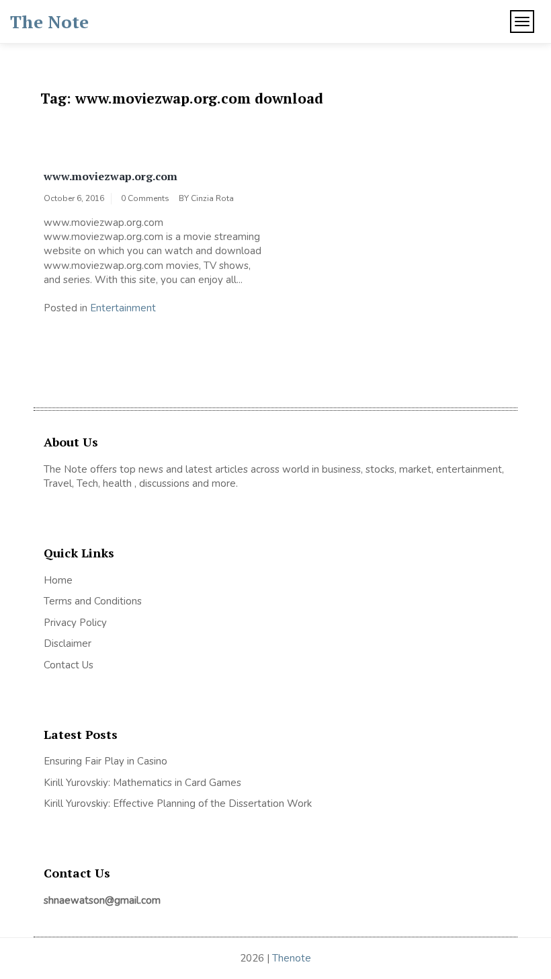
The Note (49, 21)
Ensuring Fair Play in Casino (105, 761)
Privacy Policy (75, 622)
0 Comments (145, 198)
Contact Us (68, 665)
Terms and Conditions (93, 601)
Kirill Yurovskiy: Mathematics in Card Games (142, 782)
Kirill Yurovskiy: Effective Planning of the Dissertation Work (178, 803)
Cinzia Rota (212, 198)
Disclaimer (67, 643)
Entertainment (123, 308)
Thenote (291, 958)
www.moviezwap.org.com (110, 176)
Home (58, 580)
